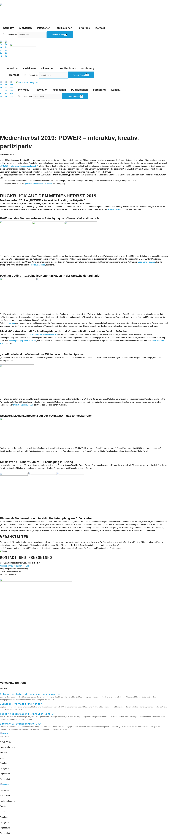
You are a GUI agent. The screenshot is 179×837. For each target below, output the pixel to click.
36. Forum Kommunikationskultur (43, 335)
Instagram (4, 768)
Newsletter (4, 736)
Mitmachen (43, 28)
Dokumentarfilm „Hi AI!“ (23, 405)
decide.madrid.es (38, 265)
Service (3, 752)
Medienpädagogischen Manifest (22, 340)
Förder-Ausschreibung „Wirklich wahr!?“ (27, 713)
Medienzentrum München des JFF (14, 566)
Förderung (83, 28)
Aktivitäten (25, 28)
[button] (4, 34)
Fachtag (11, 323)
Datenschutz (5, 779)
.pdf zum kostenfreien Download (38, 184)
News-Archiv (5, 742)
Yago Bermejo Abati (146, 262)
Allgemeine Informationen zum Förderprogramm (31, 694)
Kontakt (100, 28)
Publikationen (64, 28)
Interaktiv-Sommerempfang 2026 (21, 723)
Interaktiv (8, 28)
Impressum (5, 774)
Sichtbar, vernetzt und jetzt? (21, 703)
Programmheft (114, 209)
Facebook (4, 763)
